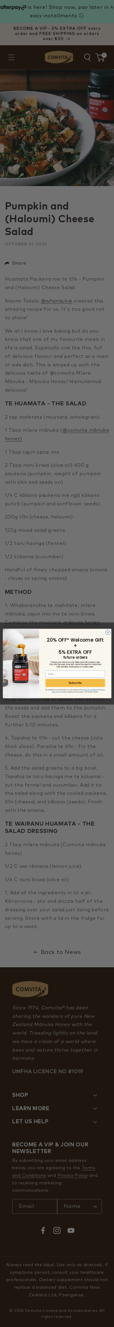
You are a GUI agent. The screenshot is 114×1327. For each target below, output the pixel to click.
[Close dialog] (107, 632)
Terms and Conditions (90, 690)
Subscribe (75, 682)
